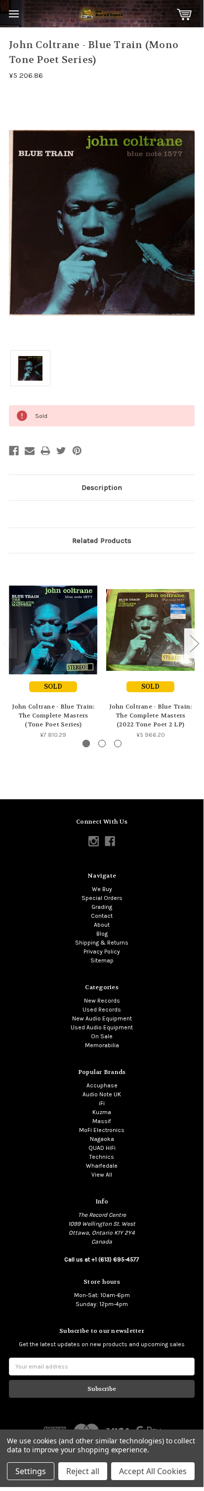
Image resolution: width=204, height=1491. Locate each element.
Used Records (101, 1009)
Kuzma (101, 1112)
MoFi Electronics (101, 1130)
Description (102, 487)
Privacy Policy (101, 951)
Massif (101, 1121)
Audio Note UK (101, 1094)
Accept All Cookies (153, 1471)
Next (194, 643)
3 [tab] (118, 743)
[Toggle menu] (13, 13)
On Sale (102, 1036)
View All (101, 1174)
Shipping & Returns (101, 942)
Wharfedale (102, 1165)
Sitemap (102, 960)
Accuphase (102, 1085)
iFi (102, 1103)
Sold (53, 686)
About (102, 924)
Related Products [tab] (101, 540)
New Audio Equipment (102, 1018)
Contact (102, 915)
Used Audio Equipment (102, 1027)
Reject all (82, 1471)
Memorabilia (102, 1045)
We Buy (102, 889)
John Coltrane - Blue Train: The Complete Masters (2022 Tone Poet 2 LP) (150, 715)
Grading (101, 906)
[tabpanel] (53, 650)
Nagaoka (102, 1138)
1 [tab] (86, 743)
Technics (101, 1156)
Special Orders (102, 898)
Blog (102, 933)
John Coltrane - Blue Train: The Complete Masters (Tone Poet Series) (53, 715)
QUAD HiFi (102, 1147)
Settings (30, 1471)
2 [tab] (102, 743)
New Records (102, 1000)
